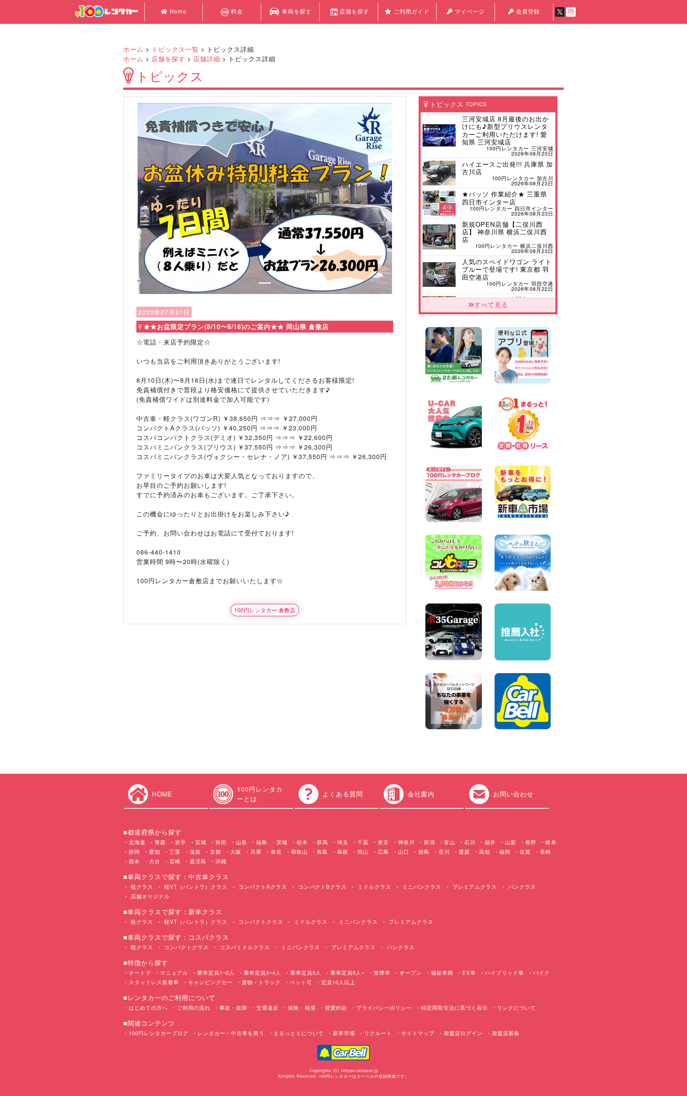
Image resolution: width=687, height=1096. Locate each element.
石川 (469, 842)
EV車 (469, 972)
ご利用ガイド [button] (410, 11)
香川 (444, 851)
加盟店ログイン (463, 1033)
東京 (383, 842)
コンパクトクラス (260, 921)
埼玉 (342, 842)
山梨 (510, 842)
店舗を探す (354, 11)
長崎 (545, 851)
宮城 (200, 842)
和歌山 (299, 851)
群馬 (322, 842)
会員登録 (527, 11)
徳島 (423, 851)
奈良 (276, 851)
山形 (241, 842)
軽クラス (141, 886)
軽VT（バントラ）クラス (194, 886)
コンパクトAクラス (262, 886)
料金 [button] (236, 11)
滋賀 (195, 851)
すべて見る (491, 304)
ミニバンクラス (420, 886)
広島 (383, 851)
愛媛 (464, 851)
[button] (157, 198)
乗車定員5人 (305, 972)
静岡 (134, 851)
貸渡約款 (336, 1007)
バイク (541, 972)
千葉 (363, 842)
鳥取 (322, 851)
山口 (403, 851)
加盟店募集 (506, 1033)
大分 (154, 861)
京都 (215, 851)
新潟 (429, 842)
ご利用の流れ (193, 1007)
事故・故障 (233, 1007)
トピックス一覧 (175, 49)
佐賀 (525, 851)
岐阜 (551, 842)
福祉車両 (442, 972)
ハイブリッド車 (504, 972)
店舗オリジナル (149, 896)
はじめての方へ (148, 1007)
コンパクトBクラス (321, 886)
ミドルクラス (373, 886)
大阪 (235, 851)
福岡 (504, 851)
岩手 (180, 842)
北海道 (137, 842)
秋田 (221, 842)
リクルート (378, 1033)
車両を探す (296, 11)
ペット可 (301, 982)
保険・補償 (302, 1007)
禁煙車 (382, 972)
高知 (484, 851)
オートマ (140, 972)
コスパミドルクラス (244, 947)
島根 (342, 851)
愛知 (154, 851)
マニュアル (174, 972)
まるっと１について (299, 1033)
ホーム (133, 49)
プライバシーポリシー (384, 1007)
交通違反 (267, 1007)
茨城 (281, 842)
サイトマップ (418, 1033)
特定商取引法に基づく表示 (454, 1007)
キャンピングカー (210, 982)
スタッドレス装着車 (154, 982)
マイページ (469, 11)
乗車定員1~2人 (216, 972)
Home (177, 11)
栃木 (302, 842)
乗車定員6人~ (347, 972)
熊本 (134, 861)
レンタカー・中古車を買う (231, 1033)
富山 (449, 842)
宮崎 (174, 861)
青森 (160, 842)
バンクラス (521, 886)
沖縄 (221, 861)
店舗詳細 (206, 58)
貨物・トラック (261, 982)
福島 (261, 842)
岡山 (363, 851)
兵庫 (256, 851)
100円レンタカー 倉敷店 (264, 610)
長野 (530, 842)
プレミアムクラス (473, 886)
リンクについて (516, 1007)
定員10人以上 (338, 982)
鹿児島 (198, 861)
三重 (174, 851)
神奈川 (406, 842)
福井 (490, 842)
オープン (411, 972)
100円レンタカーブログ (158, 1033)
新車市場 (344, 1033)
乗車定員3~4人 (262, 972)
